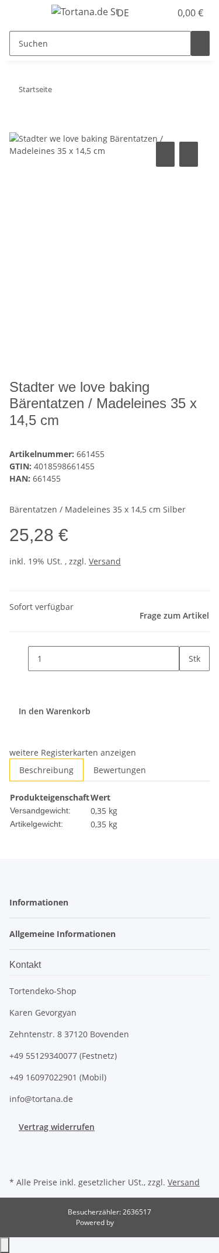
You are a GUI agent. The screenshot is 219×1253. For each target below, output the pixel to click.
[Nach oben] (4, 1245)
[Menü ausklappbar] (24, 13)
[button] (148, 12)
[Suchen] (200, 43)
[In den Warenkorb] (18, 126)
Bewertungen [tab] (119, 769)
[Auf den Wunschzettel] (188, 154)
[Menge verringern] (18, 658)
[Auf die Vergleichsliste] (165, 154)
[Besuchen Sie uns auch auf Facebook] (18, 1146)
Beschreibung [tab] (46, 769)
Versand (105, 561)
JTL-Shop (130, 1222)
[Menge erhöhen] (188, 683)
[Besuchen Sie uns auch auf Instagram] (18, 1160)
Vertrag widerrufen (57, 1126)
